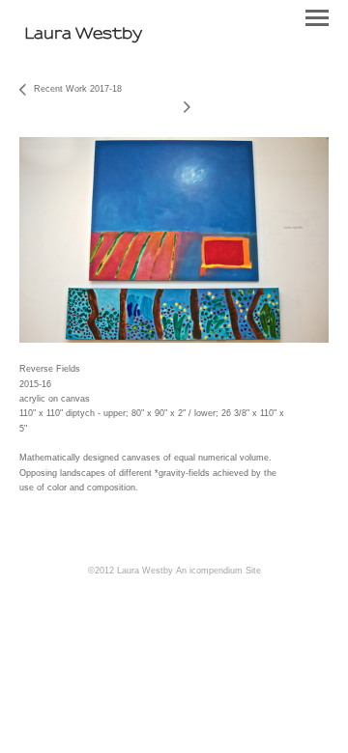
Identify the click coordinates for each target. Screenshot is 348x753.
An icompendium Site (218, 570)
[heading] (83, 33)
